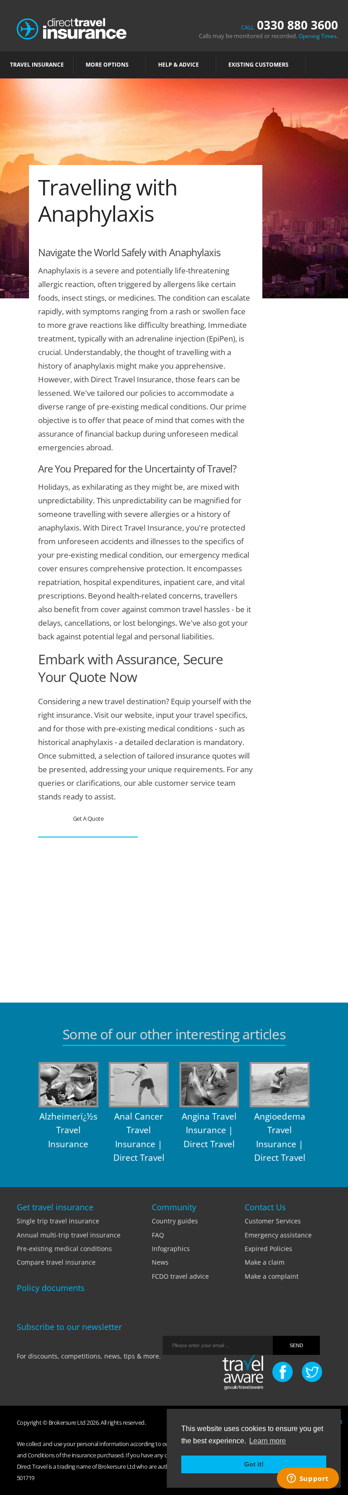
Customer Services (273, 1221)
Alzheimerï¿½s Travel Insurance (68, 1130)
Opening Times (318, 36)
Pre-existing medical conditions (64, 1248)
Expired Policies (268, 1248)
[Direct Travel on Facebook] (282, 1372)
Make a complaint (272, 1276)
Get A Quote (88, 818)
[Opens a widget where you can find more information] (307, 1479)
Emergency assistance (278, 1235)
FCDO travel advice (180, 1276)
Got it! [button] (254, 1464)
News (160, 1262)
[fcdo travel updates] (242, 1373)
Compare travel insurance (56, 1262)
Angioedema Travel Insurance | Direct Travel (279, 1137)
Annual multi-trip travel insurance (69, 1235)
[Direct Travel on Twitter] (312, 1372)
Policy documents (51, 1287)
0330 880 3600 (289, 25)
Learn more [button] (267, 1441)
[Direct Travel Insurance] (71, 28)
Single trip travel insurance (58, 1221)
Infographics (171, 1248)
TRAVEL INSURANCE (37, 64)
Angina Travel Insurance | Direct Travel (209, 1130)
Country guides (175, 1221)
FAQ (158, 1235)
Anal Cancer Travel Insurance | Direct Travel (138, 1137)
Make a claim (265, 1262)
